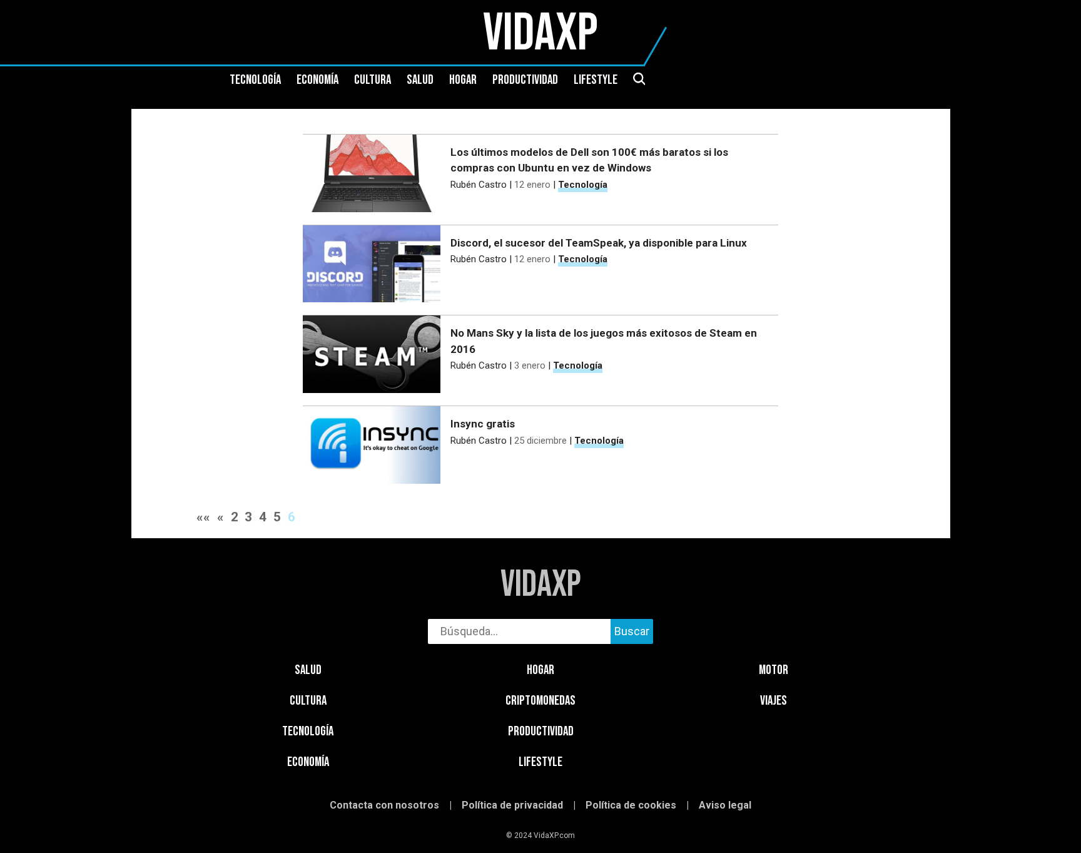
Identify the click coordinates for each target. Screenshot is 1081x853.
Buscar (631, 631)
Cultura (372, 80)
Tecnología (255, 80)
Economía (317, 80)
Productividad (525, 80)
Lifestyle (595, 80)
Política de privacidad (512, 805)
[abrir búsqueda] (638, 80)
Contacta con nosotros (384, 805)
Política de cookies (631, 805)
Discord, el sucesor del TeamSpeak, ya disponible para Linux (598, 243)
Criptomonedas (540, 700)
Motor (773, 670)
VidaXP (540, 584)
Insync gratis (482, 423)
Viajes (773, 700)
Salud (420, 80)
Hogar (463, 80)
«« (203, 516)
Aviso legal (725, 805)
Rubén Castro (478, 184)
